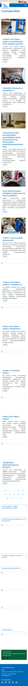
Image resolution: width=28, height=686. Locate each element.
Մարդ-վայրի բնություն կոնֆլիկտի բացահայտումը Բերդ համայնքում (13, 193)
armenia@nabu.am (6, 675)
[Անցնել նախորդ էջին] (10, 490)
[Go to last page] (20, 498)
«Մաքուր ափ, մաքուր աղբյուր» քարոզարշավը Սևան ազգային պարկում (12, 41)
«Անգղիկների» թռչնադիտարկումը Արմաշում (10, 465)
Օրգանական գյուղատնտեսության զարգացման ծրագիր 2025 (14, 653)
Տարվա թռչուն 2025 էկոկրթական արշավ (10, 507)
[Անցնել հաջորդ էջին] (16, 498)
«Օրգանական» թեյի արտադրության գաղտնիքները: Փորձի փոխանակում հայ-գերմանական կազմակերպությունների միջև (12, 140)
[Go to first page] (5, 490)
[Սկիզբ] (5, 8)
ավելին (5, 61)
